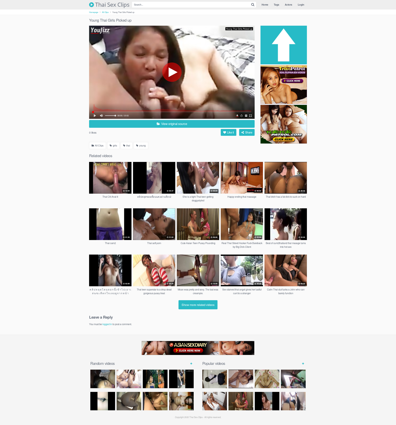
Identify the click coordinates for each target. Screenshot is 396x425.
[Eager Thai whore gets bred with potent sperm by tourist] (267, 379)
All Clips (105, 12)
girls (114, 145)
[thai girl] (102, 379)
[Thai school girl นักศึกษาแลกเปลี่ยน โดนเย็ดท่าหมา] (293, 401)
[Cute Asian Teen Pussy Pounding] (240, 401)
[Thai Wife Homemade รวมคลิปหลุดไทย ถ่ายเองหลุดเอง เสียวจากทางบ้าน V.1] (102, 401)
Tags (276, 4)
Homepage (93, 12)
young (142, 145)
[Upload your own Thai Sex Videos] (283, 45)
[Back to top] (387, 415)
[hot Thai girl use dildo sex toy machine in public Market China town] (293, 379)
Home (265, 4)
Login (301, 4)
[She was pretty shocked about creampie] (129, 401)
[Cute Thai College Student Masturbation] (267, 401)
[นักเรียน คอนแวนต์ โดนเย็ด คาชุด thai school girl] (181, 379)
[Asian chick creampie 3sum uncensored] (129, 379)
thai (128, 145)
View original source (173, 123)
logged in (107, 324)
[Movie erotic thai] (155, 379)
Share (248, 132)
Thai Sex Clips (111, 4)
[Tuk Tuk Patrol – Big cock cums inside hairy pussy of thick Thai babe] (181, 401)
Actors (288, 4)
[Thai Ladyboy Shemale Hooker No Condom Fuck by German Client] (240, 379)
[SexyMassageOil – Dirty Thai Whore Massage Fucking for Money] (214, 401)
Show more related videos (198, 305)
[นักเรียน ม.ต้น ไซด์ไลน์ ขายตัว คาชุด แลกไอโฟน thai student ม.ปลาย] (214, 379)
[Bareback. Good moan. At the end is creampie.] (155, 401)
